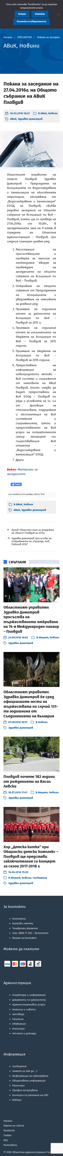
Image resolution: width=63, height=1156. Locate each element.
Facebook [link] (9, 1130)
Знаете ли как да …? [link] (24, 1071)
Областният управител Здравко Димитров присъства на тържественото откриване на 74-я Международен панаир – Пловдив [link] (31, 619)
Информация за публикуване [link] (30, 1075)
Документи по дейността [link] (29, 999)
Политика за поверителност (31, 21)
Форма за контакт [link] (24, 937)
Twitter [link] (8, 1135)
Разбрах (22, 14)
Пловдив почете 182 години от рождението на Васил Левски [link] (29, 781)
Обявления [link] (19, 1023)
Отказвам (40, 14)
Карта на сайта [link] (14, 1125)
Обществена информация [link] (29, 1080)
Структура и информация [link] (29, 995)
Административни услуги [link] (28, 1004)
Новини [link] (53, 113)
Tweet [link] (17, 484)
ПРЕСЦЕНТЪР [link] (24, 37)
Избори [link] (17, 1099)
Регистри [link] (18, 1028)
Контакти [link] (19, 918)
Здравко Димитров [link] (30, 118)
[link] (17, 113)
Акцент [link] (43, 637)
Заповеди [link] (18, 1014)
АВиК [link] (43, 113)
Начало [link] (8, 37)
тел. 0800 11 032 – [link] (30, 933)
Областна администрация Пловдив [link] (34, 1152)
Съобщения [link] (40, 877)
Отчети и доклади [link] (24, 1033)
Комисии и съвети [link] (24, 1009)
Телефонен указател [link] (25, 928)
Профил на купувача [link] (25, 1090)
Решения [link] (17, 1019)
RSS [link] (6, 1140)
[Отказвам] (58, 14)
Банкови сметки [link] (22, 923)
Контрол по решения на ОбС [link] (30, 1095)
